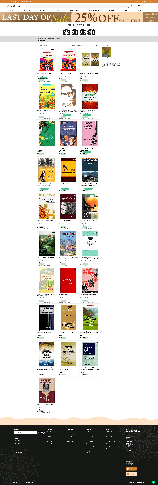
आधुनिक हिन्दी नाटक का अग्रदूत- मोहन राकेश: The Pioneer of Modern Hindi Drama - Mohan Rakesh (68, 112)
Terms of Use (70, 441)
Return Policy (70, 434)
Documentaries (90, 441)
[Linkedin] (136, 431)
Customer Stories (90, 446)
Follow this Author (41, 40)
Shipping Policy (71, 439)
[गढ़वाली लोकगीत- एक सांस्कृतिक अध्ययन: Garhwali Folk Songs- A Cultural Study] (68, 255)
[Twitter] (129, 431)
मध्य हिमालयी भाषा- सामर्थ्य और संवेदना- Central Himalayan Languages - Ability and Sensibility (45, 369)
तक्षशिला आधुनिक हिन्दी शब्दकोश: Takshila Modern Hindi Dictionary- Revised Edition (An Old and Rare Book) (90, 369)
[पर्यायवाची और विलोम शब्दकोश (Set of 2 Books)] (90, 71)
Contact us (144, 1)
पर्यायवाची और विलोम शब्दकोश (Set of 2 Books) (89, 73)
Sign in (137, 1)
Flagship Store (129, 443)
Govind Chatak (41, 76)
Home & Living (51, 443)
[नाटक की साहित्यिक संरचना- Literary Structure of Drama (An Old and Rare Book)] (90, 145)
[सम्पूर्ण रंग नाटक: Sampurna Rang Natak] (90, 292)
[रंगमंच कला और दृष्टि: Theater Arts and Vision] (46, 145)
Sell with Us (109, 436)
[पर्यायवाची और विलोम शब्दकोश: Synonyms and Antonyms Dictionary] (68, 366)
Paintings (49, 441)
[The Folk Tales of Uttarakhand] (46, 71)
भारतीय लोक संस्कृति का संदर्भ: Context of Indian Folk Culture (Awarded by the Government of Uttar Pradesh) (89, 332)
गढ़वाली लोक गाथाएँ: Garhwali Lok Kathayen (46, 110)
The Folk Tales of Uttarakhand (44, 73)
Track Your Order (110, 443)
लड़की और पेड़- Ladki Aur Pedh (65, 220)
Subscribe (40, 432)
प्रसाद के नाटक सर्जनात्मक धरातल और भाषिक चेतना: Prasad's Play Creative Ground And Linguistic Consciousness (46, 332)
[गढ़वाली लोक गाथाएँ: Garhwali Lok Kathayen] (46, 108)
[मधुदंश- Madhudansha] (68, 292)
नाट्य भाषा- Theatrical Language (65, 183)
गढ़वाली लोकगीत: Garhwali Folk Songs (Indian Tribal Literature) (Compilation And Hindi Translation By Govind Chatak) (89, 185)
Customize (109, 434)
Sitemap (108, 448)
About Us (88, 431)
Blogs (87, 439)
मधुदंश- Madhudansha (63, 294)
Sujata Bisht (90, 260)
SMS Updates (109, 451)
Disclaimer (69, 431)
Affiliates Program (110, 441)
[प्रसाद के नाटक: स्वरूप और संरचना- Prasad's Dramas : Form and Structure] (46, 218)
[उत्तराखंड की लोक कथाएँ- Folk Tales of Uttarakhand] (90, 108)
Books (48, 434)
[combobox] (78, 6)
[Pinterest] (132, 431)
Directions (127, 448)
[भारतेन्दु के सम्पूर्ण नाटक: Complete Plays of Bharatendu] (46, 402)
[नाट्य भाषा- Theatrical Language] (68, 182)
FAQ (150, 1)
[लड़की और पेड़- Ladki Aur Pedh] (68, 218)
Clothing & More (51, 439)
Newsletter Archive (91, 436)
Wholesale (109, 439)
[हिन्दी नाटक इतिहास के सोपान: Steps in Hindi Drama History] (68, 145)
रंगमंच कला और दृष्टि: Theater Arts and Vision (46, 147)
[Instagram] (134, 431)
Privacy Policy (70, 436)
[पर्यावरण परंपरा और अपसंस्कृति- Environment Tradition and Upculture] (46, 292)
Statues (49, 431)
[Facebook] (127, 431)
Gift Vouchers (109, 446)
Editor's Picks (89, 448)
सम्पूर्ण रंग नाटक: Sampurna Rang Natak (88, 294)
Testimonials (89, 443)
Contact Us (109, 431)
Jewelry (49, 436)
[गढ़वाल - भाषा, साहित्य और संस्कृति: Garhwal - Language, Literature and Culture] (46, 255)
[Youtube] (139, 431)
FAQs (87, 434)
